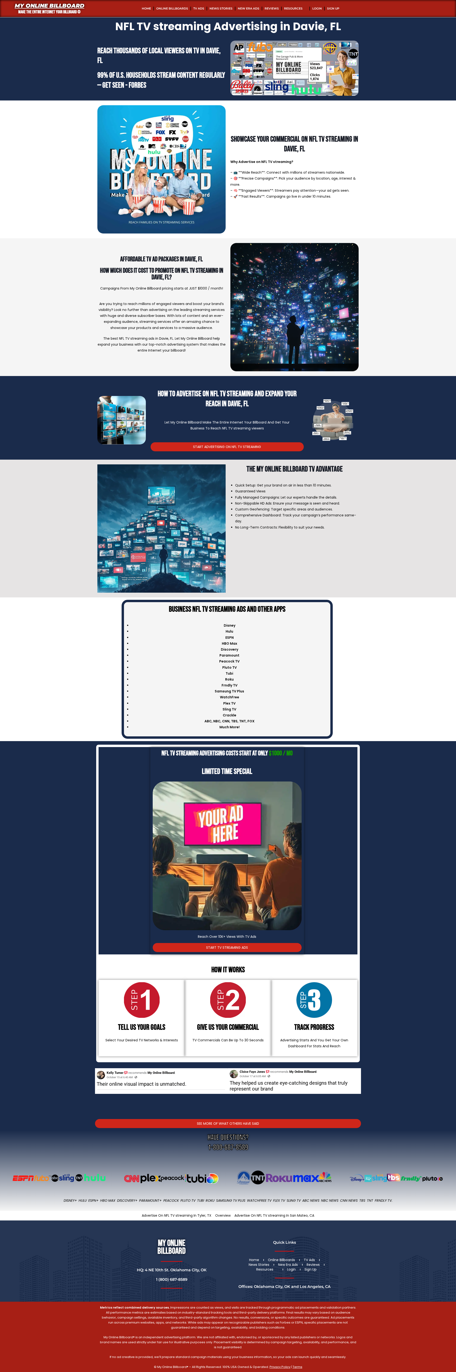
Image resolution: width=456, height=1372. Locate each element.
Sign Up (333, 8)
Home (146, 8)
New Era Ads (248, 8)
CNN (225, 721)
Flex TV (279, 1200)
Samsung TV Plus (230, 1200)
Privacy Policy (280, 1367)
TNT (242, 721)
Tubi (200, 1200)
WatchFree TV (259, 1200)
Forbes (137, 85)
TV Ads (198, 8)
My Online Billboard (49, 5)
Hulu (83, 1200)
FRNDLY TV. (383, 1200)
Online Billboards (172, 8)
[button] (99, 1088)
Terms (297, 1367)
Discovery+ (127, 1200)
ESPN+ (93, 1200)
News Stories (221, 8)
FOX (251, 721)
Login (317, 8)
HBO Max (107, 1200)
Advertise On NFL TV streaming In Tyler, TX (176, 1215)
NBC (216, 721)
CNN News (349, 1200)
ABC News (310, 1200)
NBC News (329, 1200)
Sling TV (294, 1200)
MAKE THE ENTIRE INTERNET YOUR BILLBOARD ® (49, 12)
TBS (234, 721)
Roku (210, 1200)
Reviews (272, 8)
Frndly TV (230, 685)
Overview (223, 1215)
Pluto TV (187, 1200)
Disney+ (70, 1200)
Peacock (171, 1200)
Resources (293, 8)
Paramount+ (150, 1200)
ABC (208, 721)
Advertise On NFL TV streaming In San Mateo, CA (274, 1215)
